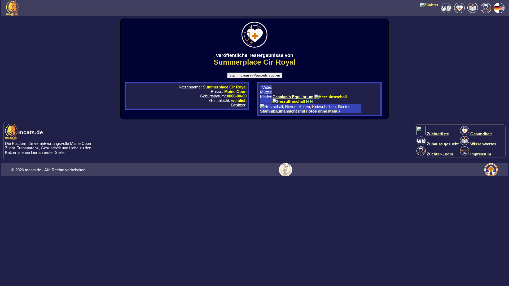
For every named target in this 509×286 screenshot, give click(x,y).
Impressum (480, 154)
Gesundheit (480, 134)
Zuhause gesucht (442, 144)
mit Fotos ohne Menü (319, 111)
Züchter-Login (439, 154)
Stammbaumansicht (278, 111)
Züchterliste (437, 134)
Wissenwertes (482, 144)
